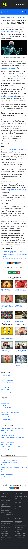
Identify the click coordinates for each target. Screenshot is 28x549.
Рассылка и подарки (20, 525)
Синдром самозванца (7, 479)
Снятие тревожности (7, 474)
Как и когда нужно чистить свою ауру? (6, 320)
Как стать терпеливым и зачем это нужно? (21, 320)
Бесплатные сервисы (7, 521)
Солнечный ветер (6, 407)
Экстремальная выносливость (9, 472)
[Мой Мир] (14, 263)
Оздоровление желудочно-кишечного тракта (14, 467)
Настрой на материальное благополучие (12, 437)
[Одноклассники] (12, 263)
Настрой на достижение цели (9, 449)
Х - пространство (6, 401)
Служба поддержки (20, 538)
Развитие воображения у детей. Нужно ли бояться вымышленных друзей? (7, 305)
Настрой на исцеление (7, 440)
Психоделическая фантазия (9, 410)
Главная (3, 17)
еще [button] (14, 12)
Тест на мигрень (5, 363)
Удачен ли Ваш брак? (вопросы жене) (6, 351)
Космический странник (7, 417)
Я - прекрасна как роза (7, 382)
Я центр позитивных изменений (10, 460)
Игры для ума (4, 531)
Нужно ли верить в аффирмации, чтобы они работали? (6, 291)
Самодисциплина (6, 458)
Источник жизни (5, 378)
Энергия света (5, 414)
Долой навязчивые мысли (8, 465)
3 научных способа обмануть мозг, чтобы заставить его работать (20, 291)
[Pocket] (20, 263)
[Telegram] (18, 263)
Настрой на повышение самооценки (11, 446)
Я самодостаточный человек (9, 462)
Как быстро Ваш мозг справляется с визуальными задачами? (7, 337)
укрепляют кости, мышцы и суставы (11, 68)
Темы (13, 17)
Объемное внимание (7, 476)
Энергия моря (5, 389)
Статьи (9, 17)
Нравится (13, 272)
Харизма (3, 469)
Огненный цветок (6, 419)
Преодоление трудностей (8, 392)
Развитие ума (21, 17)
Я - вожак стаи (5, 387)
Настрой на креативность (8, 430)
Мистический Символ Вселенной (10, 412)
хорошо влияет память (7, 31)
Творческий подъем (6, 444)
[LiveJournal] (16, 263)
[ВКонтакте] (8, 263)
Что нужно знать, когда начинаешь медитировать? (20, 305)
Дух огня (3, 405)
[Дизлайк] (18, 272)
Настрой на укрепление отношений (11, 433)
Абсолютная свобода (7, 380)
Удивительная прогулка (8, 385)
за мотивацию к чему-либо (15, 149)
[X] (10, 263)
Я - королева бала (6, 375)
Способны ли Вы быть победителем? (20, 351)
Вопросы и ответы (20, 535)
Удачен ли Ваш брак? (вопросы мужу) (20, 336)
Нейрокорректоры (20, 498)
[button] (1, 12)
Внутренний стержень (7, 442)
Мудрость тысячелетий (7, 435)
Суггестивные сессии (21, 496)
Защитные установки (7, 514)
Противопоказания (6, 512)
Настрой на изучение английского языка (12, 428)
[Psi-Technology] (14, 4)
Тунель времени (5, 403)
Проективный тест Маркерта (19, 364)
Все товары (18, 509)
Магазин (9, 12)
